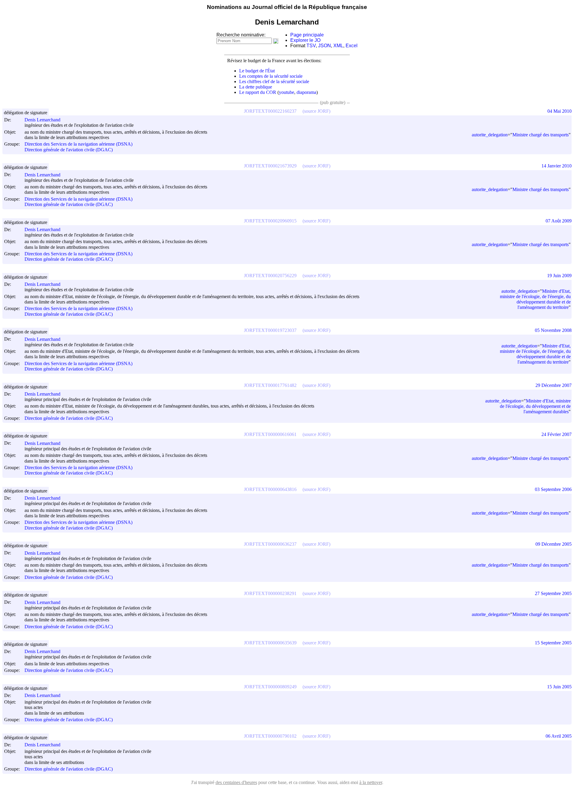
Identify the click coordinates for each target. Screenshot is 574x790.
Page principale (307, 34)
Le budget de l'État (257, 70)
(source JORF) (316, 111)
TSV (311, 45)
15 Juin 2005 (559, 686)
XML (338, 45)
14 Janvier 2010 (556, 165)
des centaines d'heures (236, 782)
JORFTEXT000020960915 (270, 220)
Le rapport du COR (257, 92)
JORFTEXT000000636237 (270, 544)
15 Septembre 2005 (553, 642)
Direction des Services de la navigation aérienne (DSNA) (78, 144)
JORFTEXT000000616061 (270, 434)
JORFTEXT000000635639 (270, 642)
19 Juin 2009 (559, 275)
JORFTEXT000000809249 (270, 686)
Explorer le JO (305, 40)
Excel (352, 45)
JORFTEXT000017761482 (270, 385)
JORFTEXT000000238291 (270, 593)
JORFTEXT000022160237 (270, 111)
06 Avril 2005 (559, 736)
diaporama (306, 92)
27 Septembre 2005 (553, 593)
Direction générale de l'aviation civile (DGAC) (69, 149)
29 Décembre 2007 (553, 385)
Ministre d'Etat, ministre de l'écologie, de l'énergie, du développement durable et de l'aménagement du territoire (535, 299)
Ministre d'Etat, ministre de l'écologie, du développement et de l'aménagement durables (535, 406)
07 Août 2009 (559, 220)
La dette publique (255, 86)
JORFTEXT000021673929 (270, 165)
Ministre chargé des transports (540, 134)
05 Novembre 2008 (553, 330)
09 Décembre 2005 (553, 544)
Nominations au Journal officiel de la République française (287, 7)
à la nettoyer (370, 782)
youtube (286, 92)
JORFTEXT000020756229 (270, 275)
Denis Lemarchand (42, 119)
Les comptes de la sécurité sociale (271, 76)
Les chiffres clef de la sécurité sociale (274, 81)
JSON (324, 45)
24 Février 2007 (556, 434)
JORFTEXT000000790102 (270, 736)
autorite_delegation (490, 134)
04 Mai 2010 (559, 111)
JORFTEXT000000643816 (270, 489)
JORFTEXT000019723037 (270, 330)
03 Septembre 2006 (553, 489)
